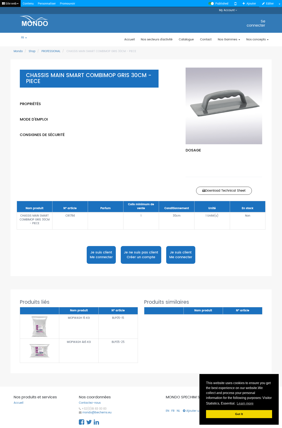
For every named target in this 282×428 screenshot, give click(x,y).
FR (23, 38)
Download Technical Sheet (225, 190)
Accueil (18, 403)
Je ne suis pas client (141, 255)
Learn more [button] (245, 403)
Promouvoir (67, 3)
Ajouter (251, 3)
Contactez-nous (90, 403)
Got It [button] (239, 414)
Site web (11, 3)
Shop (32, 51)
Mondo (18, 51)
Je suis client (101, 255)
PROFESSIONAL (50, 51)
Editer (270, 3)
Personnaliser (47, 3)
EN (167, 410)
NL (178, 410)
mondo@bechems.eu (96, 413)
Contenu (28, 3)
